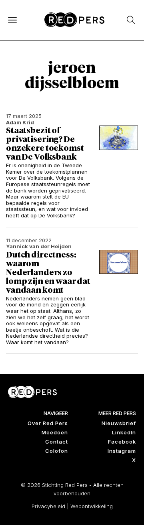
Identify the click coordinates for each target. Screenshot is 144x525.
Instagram (122, 451)
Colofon (56, 451)
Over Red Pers (48, 423)
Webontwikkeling (91, 506)
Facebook (122, 441)
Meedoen (55, 432)
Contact (56, 441)
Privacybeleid (48, 506)
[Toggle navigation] (12, 20)
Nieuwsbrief (119, 423)
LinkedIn (124, 432)
